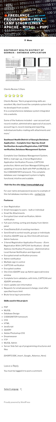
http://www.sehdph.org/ (32, 185)
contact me (40, 194)
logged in (20, 371)
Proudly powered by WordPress (17, 402)
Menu (29, 40)
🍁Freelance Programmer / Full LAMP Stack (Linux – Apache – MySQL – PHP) (26, 21)
